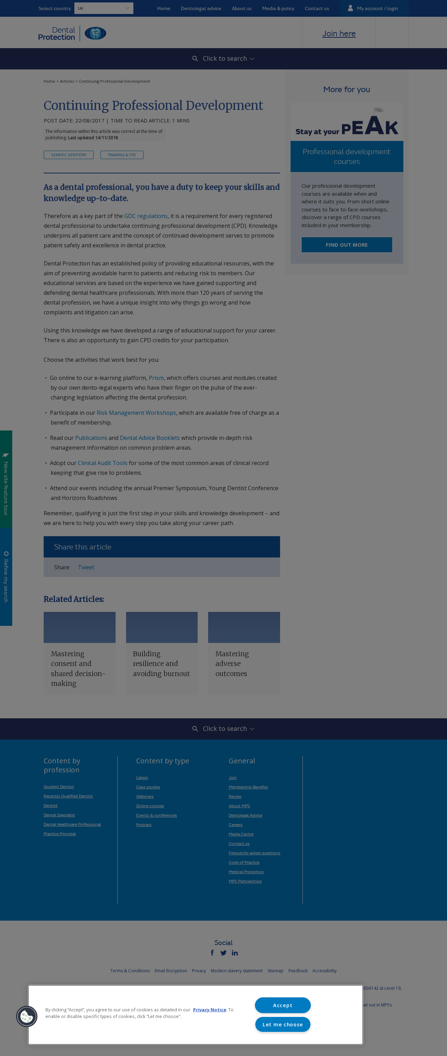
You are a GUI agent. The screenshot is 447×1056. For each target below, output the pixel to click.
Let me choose (283, 1024)
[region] (195, 1015)
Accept (282, 1005)
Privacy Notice (209, 1009)
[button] (27, 1016)
